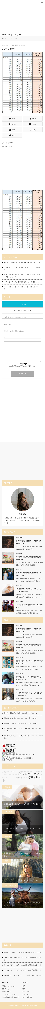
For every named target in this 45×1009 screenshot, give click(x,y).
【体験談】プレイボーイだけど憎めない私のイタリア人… (29, 678)
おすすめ (7, 772)
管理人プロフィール (8, 986)
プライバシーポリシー (9, 994)
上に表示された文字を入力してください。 (22, 366)
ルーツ (15, 774)
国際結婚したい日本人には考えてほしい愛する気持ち (20, 718)
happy (11, 143)
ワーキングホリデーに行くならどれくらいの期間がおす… (29, 694)
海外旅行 (19, 778)
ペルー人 (12, 777)
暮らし (6, 861)
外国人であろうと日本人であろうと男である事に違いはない (23, 288)
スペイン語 (25, 777)
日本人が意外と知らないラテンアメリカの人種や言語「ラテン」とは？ (22, 276)
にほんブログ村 (7, 756)
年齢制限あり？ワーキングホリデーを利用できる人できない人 (23, 975)
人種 (41, 774)
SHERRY (22, 514)
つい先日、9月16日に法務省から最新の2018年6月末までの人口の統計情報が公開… (29, 564)
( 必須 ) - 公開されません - (14, 331)
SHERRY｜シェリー (21, 1005)
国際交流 (25, 994)
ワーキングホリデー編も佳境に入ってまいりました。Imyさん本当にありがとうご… (29, 700)
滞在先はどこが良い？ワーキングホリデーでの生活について (22, 952)
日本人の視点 (8, 811)
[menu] (42, 3)
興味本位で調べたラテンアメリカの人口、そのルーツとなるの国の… (23, 737)
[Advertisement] (19, 17)
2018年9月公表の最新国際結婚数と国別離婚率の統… (29, 558)
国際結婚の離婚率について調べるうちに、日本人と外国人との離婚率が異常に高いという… (29, 612)
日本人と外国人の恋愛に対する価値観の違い (29, 606)
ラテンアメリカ (16, 772)
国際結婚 (7, 787)
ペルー (31, 772)
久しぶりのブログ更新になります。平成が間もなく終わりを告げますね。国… (29, 548)
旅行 (32, 777)
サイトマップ (6, 991)
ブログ (26, 773)
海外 (23, 989)
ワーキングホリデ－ (10, 885)
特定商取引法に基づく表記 (10, 997)
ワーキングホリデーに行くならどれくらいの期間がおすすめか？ (22, 959)
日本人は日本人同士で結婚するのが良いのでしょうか (22, 282)
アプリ (27, 772)
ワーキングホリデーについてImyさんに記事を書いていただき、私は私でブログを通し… (29, 580)
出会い (35, 773)
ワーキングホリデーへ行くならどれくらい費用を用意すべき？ (23, 970)
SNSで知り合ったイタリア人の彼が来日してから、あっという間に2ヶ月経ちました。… (29, 684)
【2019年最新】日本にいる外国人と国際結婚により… (28, 542)
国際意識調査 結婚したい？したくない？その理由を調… (28, 590)
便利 (11, 774)
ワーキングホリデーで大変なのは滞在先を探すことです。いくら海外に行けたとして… (29, 668)
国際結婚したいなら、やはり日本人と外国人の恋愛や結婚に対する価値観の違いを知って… (29, 596)
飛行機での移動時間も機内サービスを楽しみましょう (22, 262)
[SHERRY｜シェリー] (19, 35)
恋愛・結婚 (25, 991)
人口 (3, 772)
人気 (19, 774)
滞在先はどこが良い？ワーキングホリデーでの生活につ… (29, 662)
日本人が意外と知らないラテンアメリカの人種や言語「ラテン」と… (22, 729)
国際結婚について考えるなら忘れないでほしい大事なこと (23, 268)
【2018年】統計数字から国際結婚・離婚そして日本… (28, 574)
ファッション (6, 777)
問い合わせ (5, 989)
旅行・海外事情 (27, 997)
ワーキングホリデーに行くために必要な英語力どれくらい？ (22, 965)
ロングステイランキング (9, 748)
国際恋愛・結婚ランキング (10, 753)
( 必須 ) (8, 324)
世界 (23, 772)
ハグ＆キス (37, 772)
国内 (23, 986)
